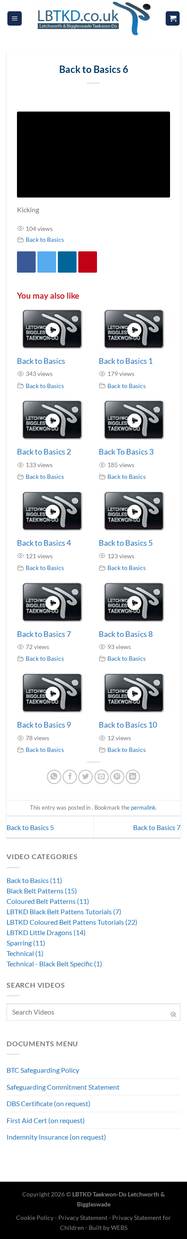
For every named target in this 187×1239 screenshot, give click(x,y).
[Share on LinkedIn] (133, 777)
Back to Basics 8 (126, 634)
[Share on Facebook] (70, 777)
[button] (14, 18)
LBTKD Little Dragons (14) (46, 932)
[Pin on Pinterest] (117, 777)
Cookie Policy (35, 1217)
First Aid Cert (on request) (46, 1120)
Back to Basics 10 (128, 724)
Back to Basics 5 (126, 542)
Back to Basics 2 (44, 451)
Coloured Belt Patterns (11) (48, 901)
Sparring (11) (26, 943)
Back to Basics (45, 239)
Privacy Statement (82, 1217)
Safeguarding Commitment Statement (63, 1087)
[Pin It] (87, 262)
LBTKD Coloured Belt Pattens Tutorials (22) (72, 922)
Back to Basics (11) (34, 880)
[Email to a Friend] (101, 777)
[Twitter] (46, 262)
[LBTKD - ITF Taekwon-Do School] (93, 18)
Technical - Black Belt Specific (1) (54, 963)
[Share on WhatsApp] (54, 777)
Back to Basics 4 (44, 542)
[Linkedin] (67, 262)
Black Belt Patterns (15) (42, 890)
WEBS (119, 1227)
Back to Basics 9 (44, 724)
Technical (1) (25, 953)
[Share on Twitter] (85, 777)
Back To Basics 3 (126, 451)
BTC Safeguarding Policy (43, 1070)
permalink (143, 807)
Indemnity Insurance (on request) (56, 1137)
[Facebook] (26, 262)
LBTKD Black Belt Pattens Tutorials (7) (64, 911)
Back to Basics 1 (126, 361)
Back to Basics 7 (44, 634)
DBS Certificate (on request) (48, 1103)
